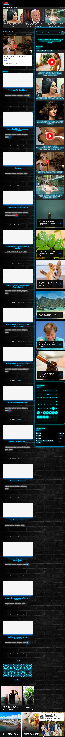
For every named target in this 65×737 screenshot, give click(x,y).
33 (20, 675)
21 (11, 672)
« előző (17, 661)
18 (30, 669)
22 (14, 672)
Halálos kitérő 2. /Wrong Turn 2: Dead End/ (17, 364)
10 (4, 669)
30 (11, 675)
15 (20, 669)
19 (5, 672)
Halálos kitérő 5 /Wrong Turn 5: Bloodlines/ (17, 247)
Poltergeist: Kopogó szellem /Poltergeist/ (18, 559)
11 (7, 669)
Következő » (17, 680)
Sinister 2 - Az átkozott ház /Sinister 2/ (17, 638)
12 (11, 669)
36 (30, 675)
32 (17, 675)
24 (21, 672)
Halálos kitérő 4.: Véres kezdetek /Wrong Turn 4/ (18, 286)
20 (8, 672)
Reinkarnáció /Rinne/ (17, 520)
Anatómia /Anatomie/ (18, 481)
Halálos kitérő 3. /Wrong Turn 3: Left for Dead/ (17, 325)
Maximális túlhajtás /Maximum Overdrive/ (17, 130)
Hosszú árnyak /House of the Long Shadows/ (17, 599)
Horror (20, 107)
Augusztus (47, 391)
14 (17, 669)
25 (24, 672)
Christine (17, 168)
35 (27, 675)
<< (38, 391)
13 (14, 669)
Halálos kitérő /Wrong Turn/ (18, 402)
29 (7, 675)
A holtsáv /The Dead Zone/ (17, 90)
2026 (47, 394)
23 (18, 672)
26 (44, 417)
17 (27, 669)
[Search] (62, 32)
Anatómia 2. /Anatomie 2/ (17, 442)
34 (24, 675)
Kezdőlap (5, 31)
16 (24, 669)
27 (30, 672)
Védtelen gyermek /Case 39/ (18, 207)
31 (14, 675)
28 (4, 675)
